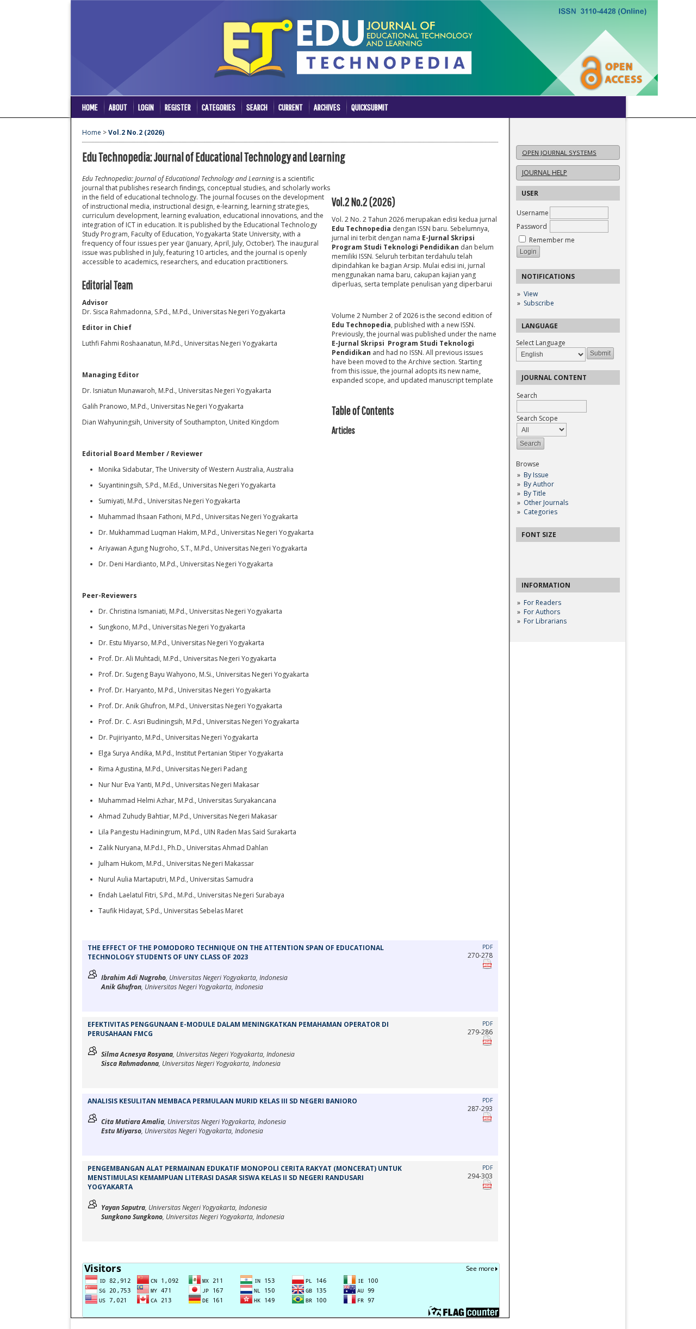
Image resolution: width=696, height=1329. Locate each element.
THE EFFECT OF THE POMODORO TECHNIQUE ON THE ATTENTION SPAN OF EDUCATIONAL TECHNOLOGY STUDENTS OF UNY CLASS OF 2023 (236, 952)
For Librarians (545, 621)
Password (532, 226)
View (531, 293)
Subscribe (539, 303)
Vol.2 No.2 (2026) (136, 132)
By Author (539, 484)
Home (90, 107)
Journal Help (544, 172)
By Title (535, 493)
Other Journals (546, 502)
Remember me (552, 240)
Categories (540, 511)
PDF (487, 947)
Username (533, 212)
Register (178, 107)
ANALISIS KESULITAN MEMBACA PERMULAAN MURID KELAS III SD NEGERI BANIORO (222, 1101)
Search (257, 107)
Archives (327, 107)
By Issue (536, 474)
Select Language (541, 342)
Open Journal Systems (559, 152)
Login (146, 107)
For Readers (542, 602)
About (118, 107)
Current (290, 107)
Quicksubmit (369, 107)
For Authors (542, 611)
